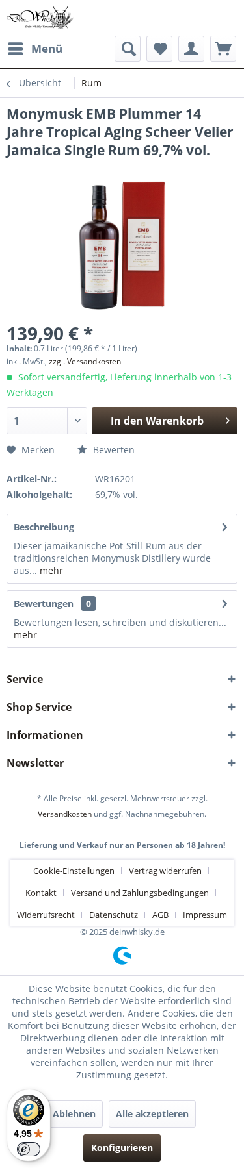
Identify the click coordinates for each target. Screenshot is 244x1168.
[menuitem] (34, 49)
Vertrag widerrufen (165, 870)
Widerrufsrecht (46, 915)
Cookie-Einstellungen (74, 870)
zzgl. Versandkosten (85, 361)
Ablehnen (74, 1114)
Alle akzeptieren (152, 1114)
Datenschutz (113, 915)
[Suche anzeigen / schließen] (128, 49)
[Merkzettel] (159, 49)
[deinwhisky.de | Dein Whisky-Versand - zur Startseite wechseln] (40, 17)
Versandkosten (65, 813)
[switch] (28, 1149)
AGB (160, 915)
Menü (46, 48)
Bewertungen (44, 603)
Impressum (205, 915)
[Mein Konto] (191, 49)
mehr (50, 570)
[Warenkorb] (223, 49)
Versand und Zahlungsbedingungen (140, 893)
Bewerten (112, 449)
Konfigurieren (122, 1147)
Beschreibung (44, 527)
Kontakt (41, 893)
